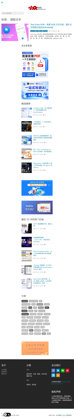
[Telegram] (58, 370)
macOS (24, 311)
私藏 (42, 327)
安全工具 (45, 317)
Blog (33, 304)
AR (41, 301)
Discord (60, 384)
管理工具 (25, 330)
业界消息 (33, 314)
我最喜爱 (32, 320)
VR (36, 311)
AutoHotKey (26, 304)
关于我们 (4, 370)
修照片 (40, 314)
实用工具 (25, 320)
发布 (28, 370)
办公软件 (47, 314)
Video (31, 311)
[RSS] (58, 375)
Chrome (39, 304)
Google (24, 307)
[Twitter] (53, 375)
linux (46, 307)
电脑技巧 (30, 327)
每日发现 (46, 324)
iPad (41, 31)
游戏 (23, 327)
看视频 (37, 327)
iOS (37, 31)
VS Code (42, 311)
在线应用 (30, 317)
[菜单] (2, 3)
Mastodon (65, 382)
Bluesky (54, 384)
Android (33, 31)
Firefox (47, 304)
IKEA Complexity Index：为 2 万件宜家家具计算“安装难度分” (42, 253)
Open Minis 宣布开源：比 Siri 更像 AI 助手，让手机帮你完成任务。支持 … (42, 281)
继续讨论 (4, 374)
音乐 (48, 333)
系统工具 (37, 330)
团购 (23, 317)
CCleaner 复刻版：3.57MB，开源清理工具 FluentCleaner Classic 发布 (43, 267)
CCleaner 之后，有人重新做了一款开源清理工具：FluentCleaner (42, 110)
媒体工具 (37, 317)
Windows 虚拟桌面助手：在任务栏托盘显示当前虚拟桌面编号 (42, 138)
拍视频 (24, 324)
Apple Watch (33, 301)
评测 (31, 333)
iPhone (45, 31)
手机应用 (40, 320)
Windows (25, 314)
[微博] (67, 370)
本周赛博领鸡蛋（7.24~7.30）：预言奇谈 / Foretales (41, 240)
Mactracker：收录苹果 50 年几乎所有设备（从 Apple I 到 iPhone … (43, 165)
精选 (31, 330)
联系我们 (4, 372)
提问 (28, 380)
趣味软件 (37, 333)
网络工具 (45, 330)
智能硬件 (31, 324)
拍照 (46, 320)
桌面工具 (39, 324)
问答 (44, 333)
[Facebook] (53, 370)
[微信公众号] (63, 370)
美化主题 (25, 333)
